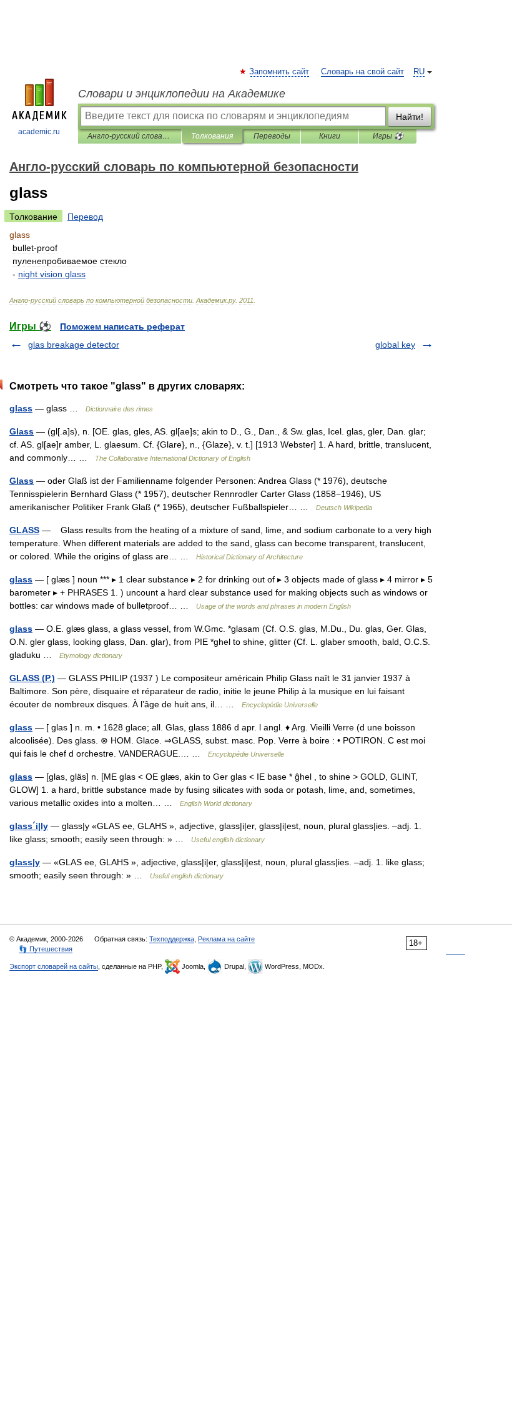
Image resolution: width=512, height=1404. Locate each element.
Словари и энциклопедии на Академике (181, 93)
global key (395, 345)
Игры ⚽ (388, 136)
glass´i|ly (28, 826)
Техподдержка (171, 939)
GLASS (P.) (32, 678)
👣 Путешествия (45, 949)
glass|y (24, 862)
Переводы (272, 136)
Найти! (409, 117)
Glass (21, 431)
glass (20, 408)
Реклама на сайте (226, 939)
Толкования (212, 136)
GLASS (24, 530)
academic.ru (39, 131)
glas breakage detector (73, 345)
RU (419, 71)
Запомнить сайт (279, 71)
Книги (329, 136)
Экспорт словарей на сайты (53, 966)
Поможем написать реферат (122, 326)
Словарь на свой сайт (362, 71)
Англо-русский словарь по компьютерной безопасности (129, 136)
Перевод (85, 217)
